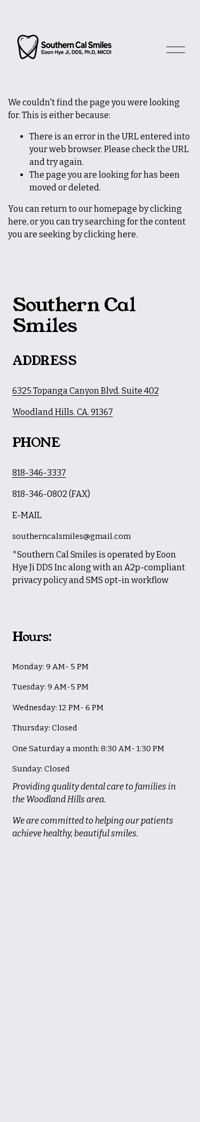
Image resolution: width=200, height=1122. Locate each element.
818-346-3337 (39, 473)
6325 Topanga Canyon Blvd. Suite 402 (85, 391)
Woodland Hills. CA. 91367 (62, 412)
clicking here (110, 234)
